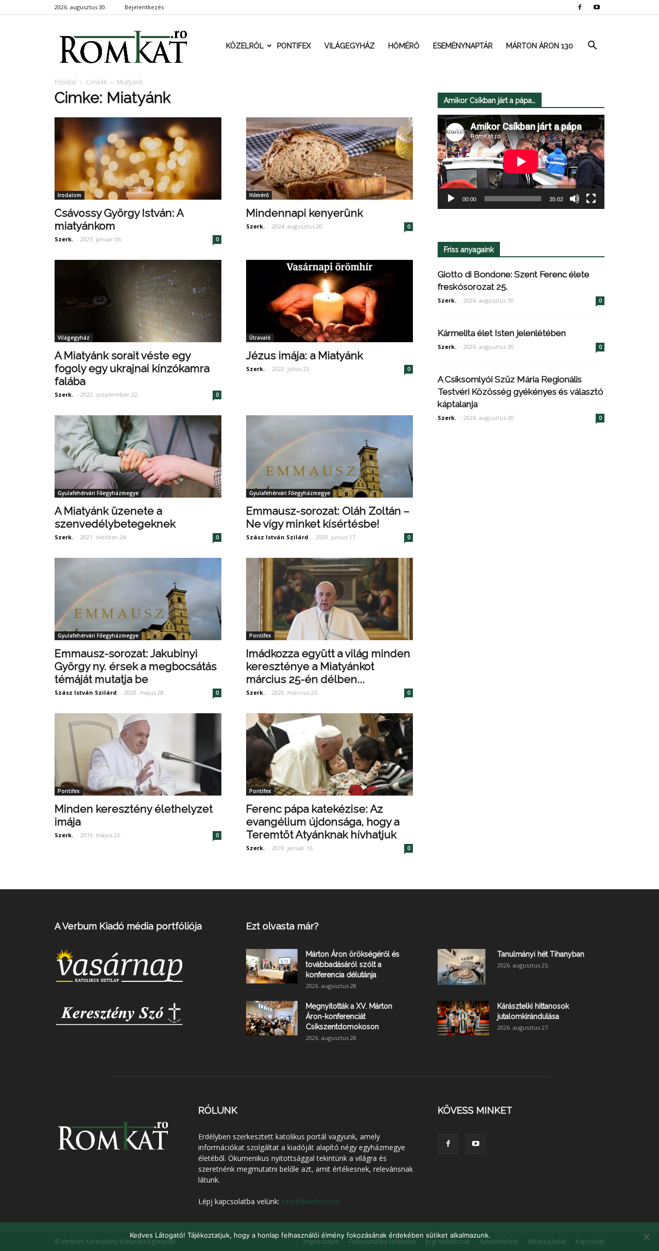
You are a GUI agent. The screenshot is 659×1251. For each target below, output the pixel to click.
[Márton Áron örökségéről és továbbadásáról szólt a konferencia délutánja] (272, 966)
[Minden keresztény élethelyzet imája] (138, 754)
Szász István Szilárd (277, 537)
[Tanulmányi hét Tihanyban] (461, 967)
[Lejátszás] (451, 198)
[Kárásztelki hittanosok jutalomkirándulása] (463, 1018)
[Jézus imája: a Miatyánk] (329, 301)
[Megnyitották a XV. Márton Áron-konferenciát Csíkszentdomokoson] (272, 1018)
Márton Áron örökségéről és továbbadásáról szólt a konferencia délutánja (353, 964)
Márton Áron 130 (539, 46)
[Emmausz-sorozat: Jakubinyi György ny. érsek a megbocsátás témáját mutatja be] (138, 599)
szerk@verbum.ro (311, 1201)
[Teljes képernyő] (591, 198)
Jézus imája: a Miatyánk (304, 355)
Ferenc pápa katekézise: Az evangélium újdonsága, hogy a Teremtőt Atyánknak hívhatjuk (323, 821)
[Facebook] (579, 7)
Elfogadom (513, 1235)
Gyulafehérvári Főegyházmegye (98, 493)
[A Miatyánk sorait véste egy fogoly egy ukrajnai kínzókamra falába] (138, 301)
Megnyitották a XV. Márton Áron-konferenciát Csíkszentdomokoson (349, 1016)
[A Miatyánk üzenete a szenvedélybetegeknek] (138, 456)
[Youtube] (596, 7)
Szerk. (64, 239)
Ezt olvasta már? (282, 926)
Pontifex (294, 46)
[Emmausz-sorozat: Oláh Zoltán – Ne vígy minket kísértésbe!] (329, 456)
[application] (521, 162)
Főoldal (65, 82)
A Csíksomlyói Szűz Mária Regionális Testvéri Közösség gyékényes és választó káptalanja (520, 391)
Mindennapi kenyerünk (304, 212)
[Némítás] (574, 198)
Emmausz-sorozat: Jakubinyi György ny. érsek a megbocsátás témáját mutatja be (136, 666)
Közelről (245, 46)
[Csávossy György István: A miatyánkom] (138, 158)
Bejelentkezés (144, 7)
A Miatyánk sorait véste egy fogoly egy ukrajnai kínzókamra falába (132, 368)
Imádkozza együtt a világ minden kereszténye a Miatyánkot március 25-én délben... (328, 666)
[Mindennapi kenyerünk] (329, 158)
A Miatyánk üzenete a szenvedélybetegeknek (115, 517)
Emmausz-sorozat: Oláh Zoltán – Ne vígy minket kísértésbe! (327, 517)
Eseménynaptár (463, 46)
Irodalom (69, 195)
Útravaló (260, 337)
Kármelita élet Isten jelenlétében (502, 333)
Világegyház (349, 46)
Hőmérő (404, 46)
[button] (592, 45)
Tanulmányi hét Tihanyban (540, 954)
